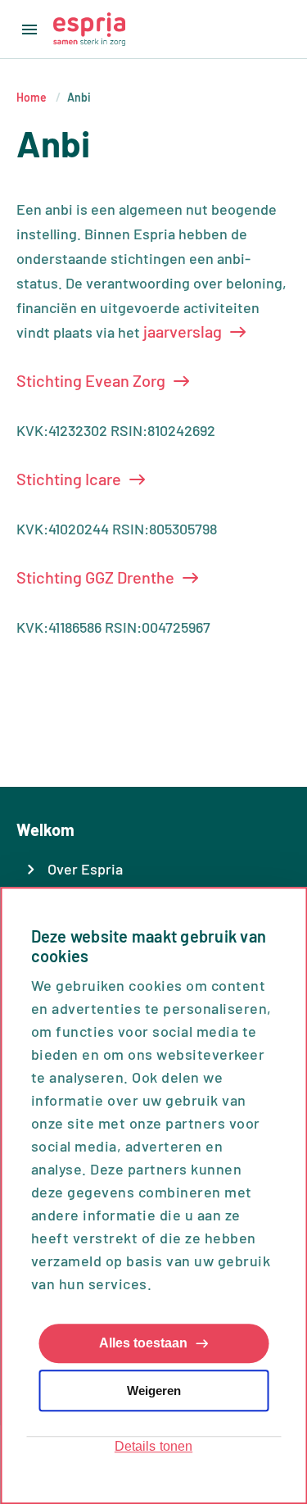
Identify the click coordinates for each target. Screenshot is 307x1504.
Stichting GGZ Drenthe (95, 577)
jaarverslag (182, 331)
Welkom (45, 829)
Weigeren (154, 1390)
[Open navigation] (26, 29)
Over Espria (85, 869)
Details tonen (153, 1446)
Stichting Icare (68, 478)
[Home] (89, 29)
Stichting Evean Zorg (90, 380)
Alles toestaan (143, 1344)
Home (31, 97)
